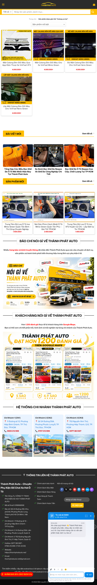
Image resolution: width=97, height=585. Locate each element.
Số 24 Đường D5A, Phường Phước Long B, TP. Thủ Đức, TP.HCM (47, 424)
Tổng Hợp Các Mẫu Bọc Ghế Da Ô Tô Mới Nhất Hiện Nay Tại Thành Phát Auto (18, 171)
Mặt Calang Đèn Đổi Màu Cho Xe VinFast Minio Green (48, 63)
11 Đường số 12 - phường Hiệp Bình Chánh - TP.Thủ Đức (16, 524)
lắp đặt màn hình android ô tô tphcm (37, 572)
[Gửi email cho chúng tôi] (70, 490)
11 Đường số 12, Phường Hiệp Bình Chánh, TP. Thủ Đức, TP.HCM (16, 424)
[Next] (93, 161)
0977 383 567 (75, 431)
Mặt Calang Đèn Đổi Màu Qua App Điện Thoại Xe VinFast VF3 (16, 63)
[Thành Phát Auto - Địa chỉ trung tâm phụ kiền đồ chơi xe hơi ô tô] (48, 4)
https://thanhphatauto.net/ (15, 552)
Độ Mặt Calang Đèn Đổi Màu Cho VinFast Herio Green (80, 63)
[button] (3, 4)
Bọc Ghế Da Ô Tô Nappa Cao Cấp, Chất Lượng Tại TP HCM (79, 170)
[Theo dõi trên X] (66, 490)
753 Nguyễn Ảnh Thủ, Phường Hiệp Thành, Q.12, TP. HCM (79, 424)
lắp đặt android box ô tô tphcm (30, 568)
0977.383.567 (16, 543)
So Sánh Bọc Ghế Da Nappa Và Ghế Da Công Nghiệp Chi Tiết (48, 171)
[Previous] (4, 161)
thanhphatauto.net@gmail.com (17, 559)
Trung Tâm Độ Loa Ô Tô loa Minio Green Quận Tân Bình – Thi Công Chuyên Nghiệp (17, 226)
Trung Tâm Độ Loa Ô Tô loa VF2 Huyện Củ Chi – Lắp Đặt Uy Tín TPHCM (79, 226)
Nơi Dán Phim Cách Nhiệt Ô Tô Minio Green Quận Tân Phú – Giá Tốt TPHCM (48, 226)
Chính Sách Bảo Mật (45, 487)
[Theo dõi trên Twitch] (92, 490)
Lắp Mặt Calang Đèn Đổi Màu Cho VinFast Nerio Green (16, 107)
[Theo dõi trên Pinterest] (75, 490)
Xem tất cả (87, 133)
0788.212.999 (10, 546)
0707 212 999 (44, 431)
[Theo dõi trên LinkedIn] (79, 490)
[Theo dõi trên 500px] (87, 490)
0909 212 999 (13, 431)
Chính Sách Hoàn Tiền (46, 503)
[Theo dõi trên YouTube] (83, 490)
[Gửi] (92, 11)
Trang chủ (32, 19)
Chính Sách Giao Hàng (46, 492)
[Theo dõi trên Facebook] (62, 490)
